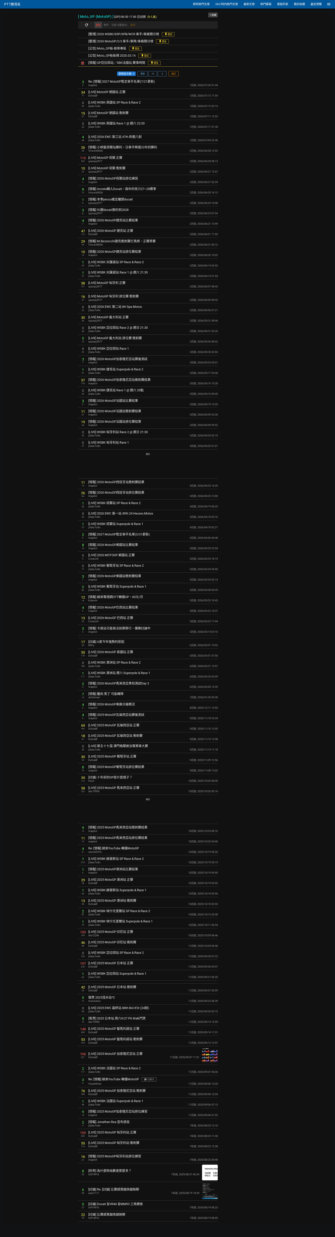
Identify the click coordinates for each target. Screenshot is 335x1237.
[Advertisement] (148, 466)
